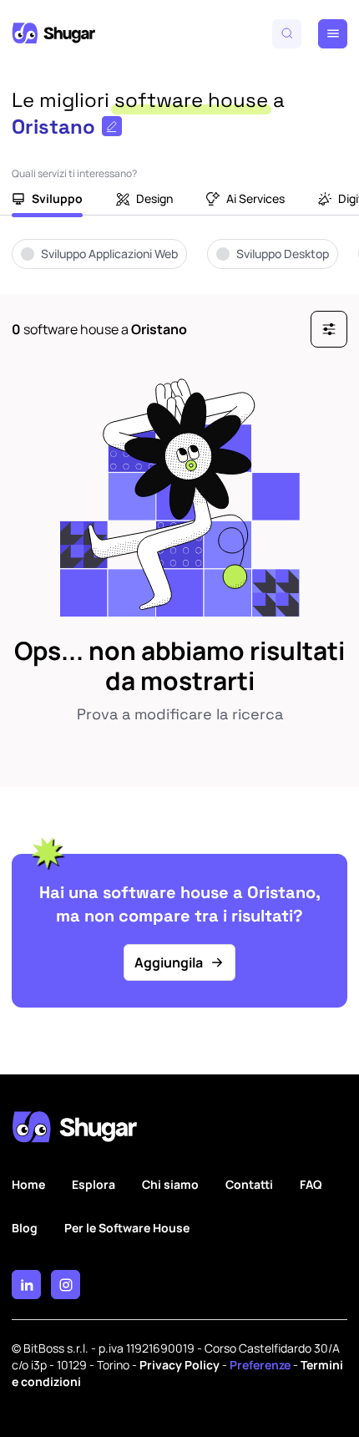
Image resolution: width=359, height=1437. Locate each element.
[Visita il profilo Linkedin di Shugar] (26, 1284)
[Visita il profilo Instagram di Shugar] (65, 1284)
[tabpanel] (179, 265)
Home (28, 1184)
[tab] (47, 200)
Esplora (93, 1184)
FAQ (311, 1184)
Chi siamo (170, 1184)
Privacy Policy (179, 1365)
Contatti (249, 1184)
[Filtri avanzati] (329, 329)
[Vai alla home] (53, 33)
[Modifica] (112, 126)
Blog (25, 1228)
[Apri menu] (332, 33)
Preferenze (260, 1365)
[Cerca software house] (286, 33)
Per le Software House (127, 1228)
